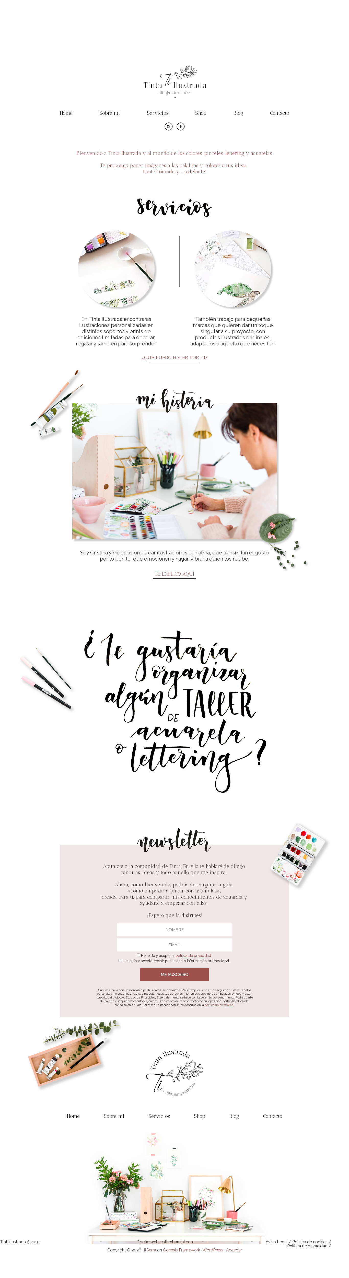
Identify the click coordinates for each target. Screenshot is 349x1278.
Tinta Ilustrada (174, 68)
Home (66, 113)
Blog (238, 113)
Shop (200, 113)
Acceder (234, 1250)
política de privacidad (193, 956)
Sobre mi (109, 113)
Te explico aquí (174, 574)
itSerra (150, 1250)
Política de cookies (310, 1241)
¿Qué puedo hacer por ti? (175, 357)
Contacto (279, 113)
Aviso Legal (277, 1241)
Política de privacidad (307, 1246)
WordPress (213, 1250)
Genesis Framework (181, 1250)
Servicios (157, 113)
